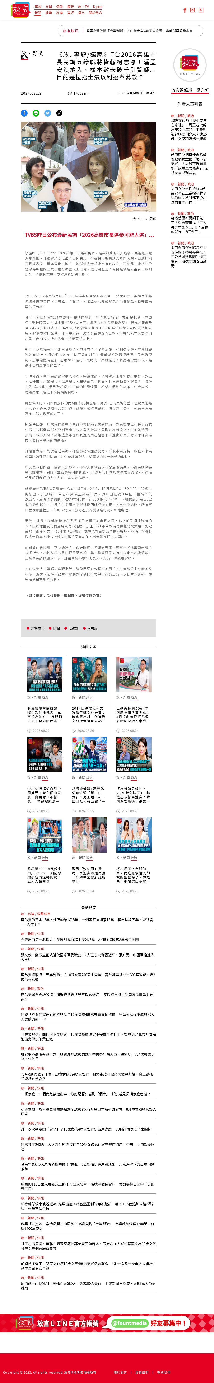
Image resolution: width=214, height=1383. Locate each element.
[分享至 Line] (36, 112)
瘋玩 (70, 6)
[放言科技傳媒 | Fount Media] (21, 9)
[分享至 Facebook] (24, 112)
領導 (48, 12)
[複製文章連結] (59, 112)
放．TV (83, 6)
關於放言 (95, 12)
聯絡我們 (164, 1372)
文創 (48, 6)
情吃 (59, 6)
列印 (153, 218)
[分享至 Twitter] (47, 112)
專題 (37, 6)
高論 (59, 12)
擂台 (81, 12)
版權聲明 (142, 1372)
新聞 (37, 12)
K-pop (97, 6)
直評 (70, 12)
